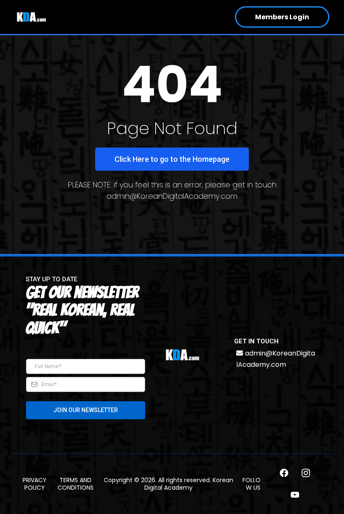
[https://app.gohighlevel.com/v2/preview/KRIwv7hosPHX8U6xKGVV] (182, 355)
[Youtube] (295, 495)
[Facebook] (284, 473)
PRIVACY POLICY (35, 484)
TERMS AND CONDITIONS (75, 484)
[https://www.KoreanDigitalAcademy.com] (31, 17)
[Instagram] (306, 473)
